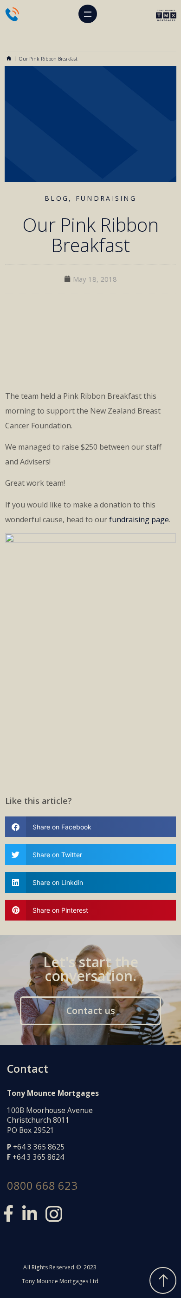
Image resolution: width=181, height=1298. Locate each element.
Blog (57, 198)
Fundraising (106, 198)
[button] (87, 14)
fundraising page (139, 519)
